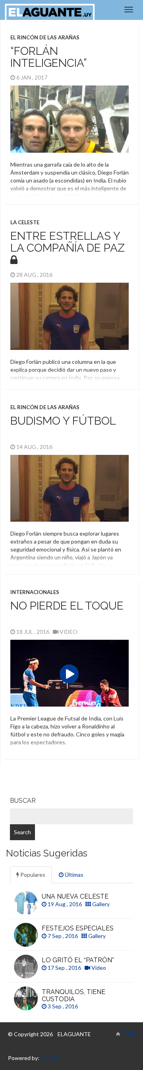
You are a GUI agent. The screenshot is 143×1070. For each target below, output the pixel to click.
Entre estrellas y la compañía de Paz (67, 242)
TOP (128, 1034)
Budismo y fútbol (63, 420)
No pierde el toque (67, 605)
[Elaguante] (49, 12)
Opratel (50, 1057)
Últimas (73, 874)
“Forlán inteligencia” (48, 57)
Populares (32, 874)
